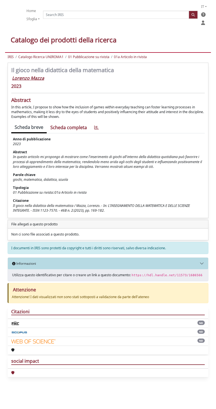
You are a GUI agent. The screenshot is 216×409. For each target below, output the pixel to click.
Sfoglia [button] (31, 19)
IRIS (11, 56)
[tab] (96, 127)
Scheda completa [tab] (68, 127)
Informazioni (25, 263)
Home (31, 10)
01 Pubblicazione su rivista (88, 56)
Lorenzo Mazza (28, 78)
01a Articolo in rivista (130, 56)
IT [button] (202, 6)
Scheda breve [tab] (29, 127)
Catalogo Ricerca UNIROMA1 (41, 56)
